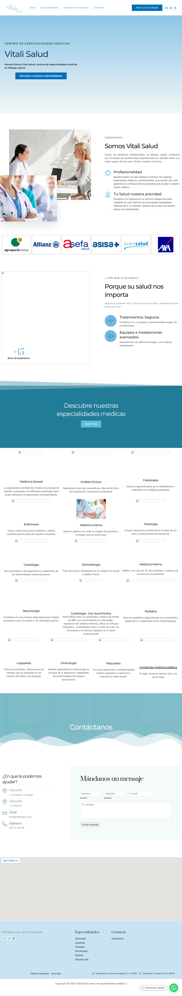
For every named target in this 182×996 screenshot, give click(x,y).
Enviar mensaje (90, 824)
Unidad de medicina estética (158, 667)
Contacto (98, 7)
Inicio (32, 7)
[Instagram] (170, 8)
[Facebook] (166, 8)
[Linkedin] (175, 8)
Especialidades (50, 7)
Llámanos (15, 823)
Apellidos (108, 798)
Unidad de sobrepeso (76, 7)
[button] (147, 8)
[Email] (4, 812)
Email (13, 812)
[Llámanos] (4, 823)
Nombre (83, 798)
